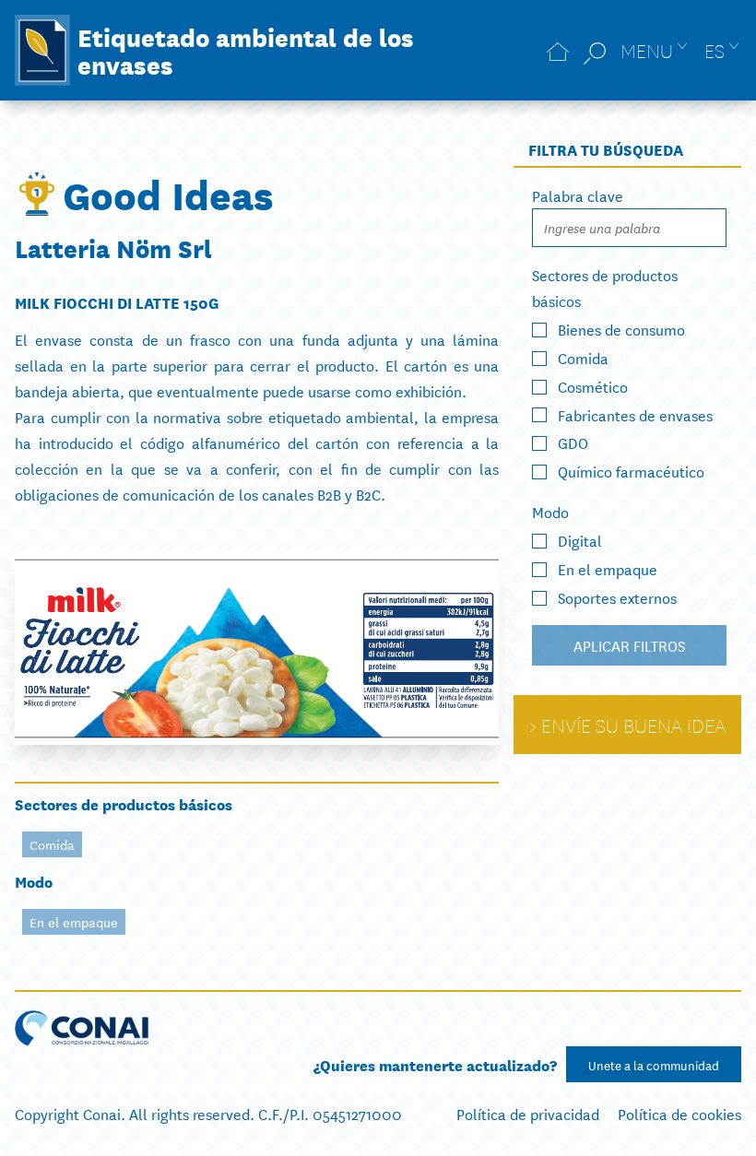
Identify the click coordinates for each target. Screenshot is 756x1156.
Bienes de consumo (621, 328)
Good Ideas (168, 193)
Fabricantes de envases (635, 413)
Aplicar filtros (629, 644)
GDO (573, 442)
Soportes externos (617, 596)
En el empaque (74, 922)
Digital (580, 539)
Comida (52, 844)
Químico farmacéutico (631, 470)
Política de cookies (679, 1113)
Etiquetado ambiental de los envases (245, 49)
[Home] (558, 50)
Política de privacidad (527, 1113)
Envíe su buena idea (633, 724)
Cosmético (593, 385)
